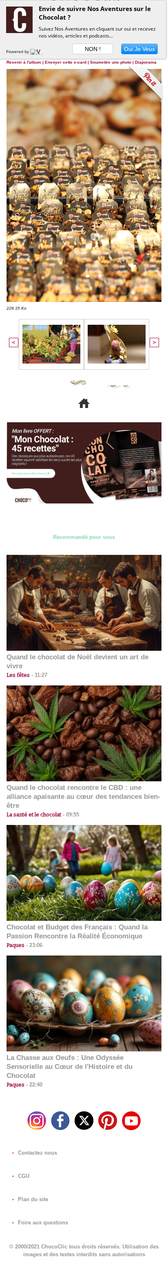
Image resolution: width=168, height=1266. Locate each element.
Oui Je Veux (139, 49)
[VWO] (38, 51)
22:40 (33, 1085)
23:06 (33, 945)
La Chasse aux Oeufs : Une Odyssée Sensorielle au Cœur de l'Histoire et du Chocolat (70, 1067)
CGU (22, 1176)
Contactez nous (36, 1153)
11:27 (38, 675)
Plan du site (32, 1199)
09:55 (70, 814)
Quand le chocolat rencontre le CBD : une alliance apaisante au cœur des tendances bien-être (83, 796)
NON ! (93, 49)
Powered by (18, 51)
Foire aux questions (42, 1222)
